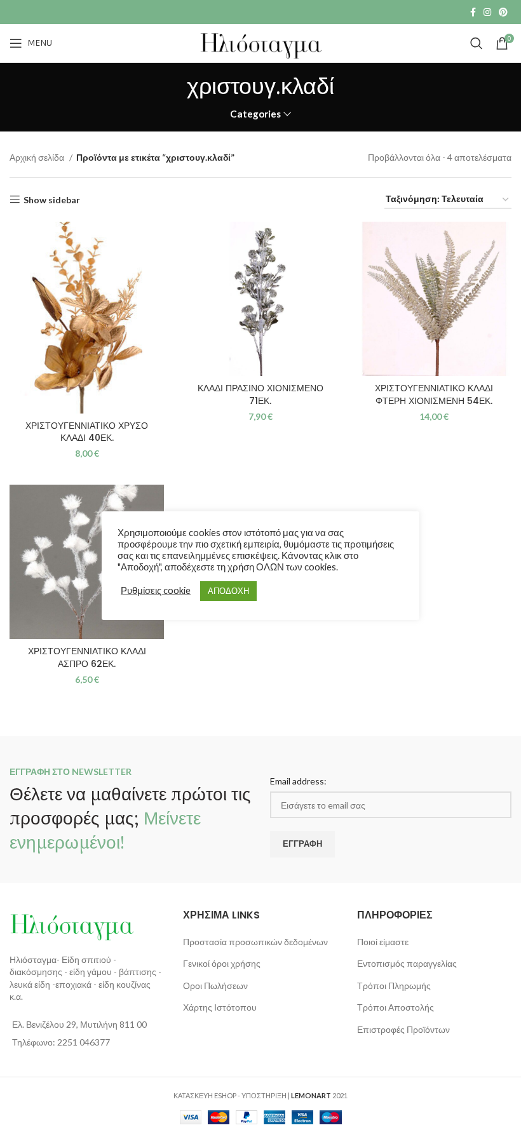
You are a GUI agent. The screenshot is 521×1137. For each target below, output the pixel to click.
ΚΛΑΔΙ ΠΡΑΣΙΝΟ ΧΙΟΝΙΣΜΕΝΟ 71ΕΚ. (260, 394)
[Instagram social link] (487, 12)
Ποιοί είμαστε (383, 941)
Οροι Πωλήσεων (215, 985)
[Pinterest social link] (503, 12)
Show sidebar (52, 199)
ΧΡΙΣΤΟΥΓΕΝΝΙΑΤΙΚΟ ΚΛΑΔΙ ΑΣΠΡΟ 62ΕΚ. (87, 657)
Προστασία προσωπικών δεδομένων (255, 941)
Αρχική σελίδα (38, 157)
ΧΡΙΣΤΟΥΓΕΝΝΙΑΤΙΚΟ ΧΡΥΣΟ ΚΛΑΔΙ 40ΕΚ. (86, 432)
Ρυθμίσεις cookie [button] (156, 590)
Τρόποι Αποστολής (395, 1007)
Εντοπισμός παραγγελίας (407, 963)
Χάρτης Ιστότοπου (220, 1007)
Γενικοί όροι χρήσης (221, 963)
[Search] (476, 43)
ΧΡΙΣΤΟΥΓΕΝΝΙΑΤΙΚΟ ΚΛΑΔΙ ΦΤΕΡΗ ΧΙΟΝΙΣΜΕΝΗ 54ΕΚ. (434, 394)
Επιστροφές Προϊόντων (403, 1029)
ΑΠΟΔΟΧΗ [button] (228, 591)
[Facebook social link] (473, 12)
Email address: (298, 781)
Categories (255, 114)
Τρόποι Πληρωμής (394, 985)
